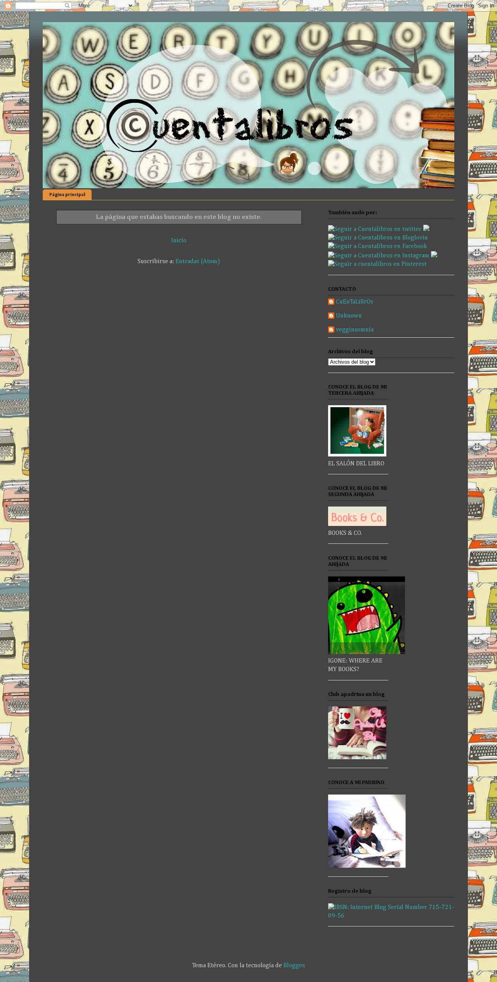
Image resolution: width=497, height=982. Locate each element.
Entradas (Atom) (198, 262)
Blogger (293, 966)
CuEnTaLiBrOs (354, 302)
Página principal (67, 195)
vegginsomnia (355, 330)
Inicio (178, 241)
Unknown (349, 316)
